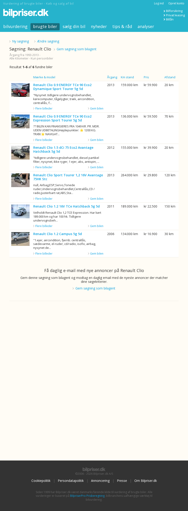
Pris (146, 77)
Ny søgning (20, 41)
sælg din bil (74, 26)
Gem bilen (96, 108)
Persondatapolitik (71, 480)
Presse (122, 480)
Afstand (169, 77)
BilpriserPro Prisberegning (87, 496)
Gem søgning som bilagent (77, 49)
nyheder (99, 26)
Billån (170, 19)
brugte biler (45, 26)
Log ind (159, 3)
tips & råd (122, 26)
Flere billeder (44, 108)
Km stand (127, 77)
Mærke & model (44, 77)
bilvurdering (15, 26)
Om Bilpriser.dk (145, 480)
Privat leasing (175, 15)
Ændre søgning (48, 41)
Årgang (112, 77)
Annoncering (100, 480)
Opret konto (176, 3)
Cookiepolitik (40, 480)
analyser (146, 26)
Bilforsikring (174, 11)
